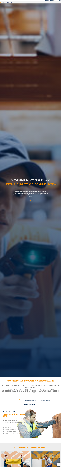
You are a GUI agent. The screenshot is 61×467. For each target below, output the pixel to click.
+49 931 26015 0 (57, 0)
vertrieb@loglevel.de (49, 0)
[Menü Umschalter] (38, 2)
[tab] (15, 400)
